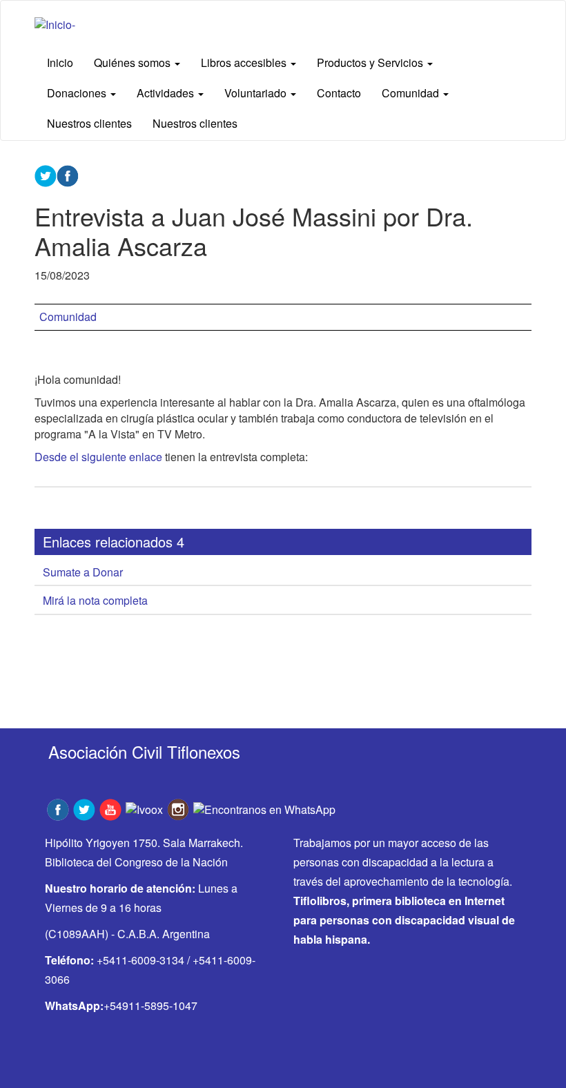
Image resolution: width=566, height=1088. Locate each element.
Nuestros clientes (89, 123)
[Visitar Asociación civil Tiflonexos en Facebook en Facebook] (58, 808)
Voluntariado (256, 93)
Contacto (339, 93)
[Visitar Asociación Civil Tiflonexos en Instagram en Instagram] (178, 808)
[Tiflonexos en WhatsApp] (264, 808)
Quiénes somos (133, 62)
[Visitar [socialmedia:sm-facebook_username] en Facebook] (68, 174)
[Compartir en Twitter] (46, 174)
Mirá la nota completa (95, 600)
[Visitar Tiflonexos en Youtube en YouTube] (110, 808)
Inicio (60, 62)
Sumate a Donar (83, 572)
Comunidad (412, 93)
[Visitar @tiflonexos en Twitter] (84, 808)
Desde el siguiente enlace (98, 457)
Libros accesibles (245, 62)
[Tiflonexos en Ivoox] (144, 808)
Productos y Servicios (371, 62)
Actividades (167, 93)
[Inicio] (55, 24)
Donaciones (78, 93)
